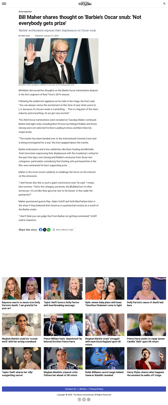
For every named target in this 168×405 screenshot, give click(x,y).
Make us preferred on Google (64, 230)
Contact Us (70, 389)
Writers (82, 389)
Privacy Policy (96, 389)
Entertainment (25, 11)
